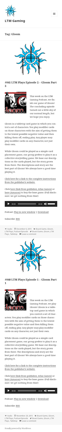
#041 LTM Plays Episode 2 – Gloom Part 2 (31, 84)
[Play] (8, 203)
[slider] (52, 203)
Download (43, 211)
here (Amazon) (12, 192)
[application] (31, 204)
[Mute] (45, 203)
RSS (18, 218)
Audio (9, 229)
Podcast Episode (21, 231)
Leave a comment (29, 234)
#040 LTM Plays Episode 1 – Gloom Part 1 (31, 281)
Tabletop (13, 234)
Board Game (41, 229)
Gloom (50, 229)
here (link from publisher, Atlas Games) (31, 189)
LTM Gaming (15, 20)
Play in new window (24, 211)
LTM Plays (9, 231)
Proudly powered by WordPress (18, 428)
